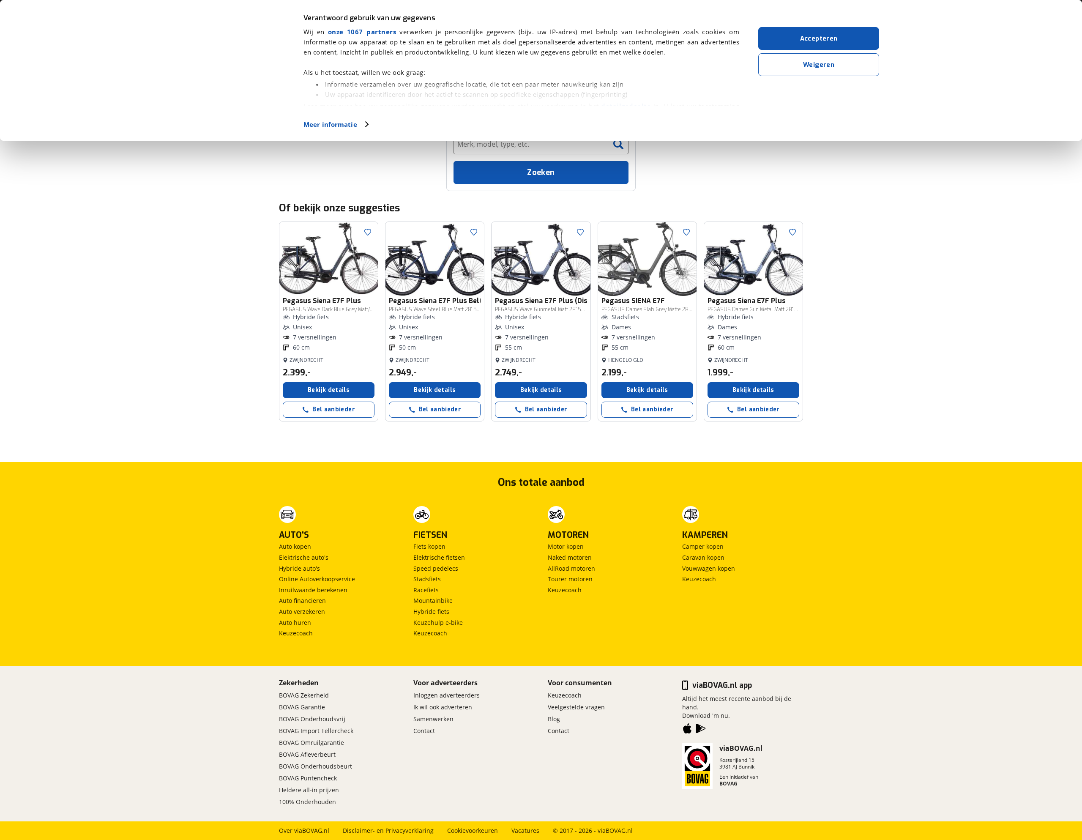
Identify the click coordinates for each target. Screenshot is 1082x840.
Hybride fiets (431, 611)
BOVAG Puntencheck (308, 778)
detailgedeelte (626, 106)
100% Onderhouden (307, 802)
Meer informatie (330, 124)
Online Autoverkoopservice (317, 579)
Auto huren (295, 622)
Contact (424, 731)
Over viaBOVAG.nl (304, 830)
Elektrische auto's (303, 557)
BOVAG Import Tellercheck (316, 731)
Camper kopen (703, 546)
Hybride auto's (299, 568)
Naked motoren (570, 557)
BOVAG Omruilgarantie (311, 743)
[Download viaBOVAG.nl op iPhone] (687, 730)
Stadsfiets (427, 579)
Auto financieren (302, 600)
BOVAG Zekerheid (304, 695)
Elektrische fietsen (439, 557)
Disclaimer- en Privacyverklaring (388, 830)
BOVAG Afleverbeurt (307, 754)
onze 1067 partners (362, 31)
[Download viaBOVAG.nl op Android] (701, 730)
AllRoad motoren (571, 568)
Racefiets (426, 590)
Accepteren (819, 38)
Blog (554, 719)
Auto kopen (295, 546)
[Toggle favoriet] (368, 232)
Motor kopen (566, 546)
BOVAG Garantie (302, 707)
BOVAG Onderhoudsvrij (312, 719)
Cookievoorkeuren (472, 830)
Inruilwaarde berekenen (313, 590)
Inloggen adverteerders (446, 695)
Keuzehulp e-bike (438, 622)
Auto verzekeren (302, 611)
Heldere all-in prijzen (309, 790)
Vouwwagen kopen (708, 568)
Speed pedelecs (435, 568)
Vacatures (525, 830)
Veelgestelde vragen (576, 707)
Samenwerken (433, 719)
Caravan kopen (703, 557)
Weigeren (818, 64)
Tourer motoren (570, 579)
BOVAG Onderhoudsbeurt (315, 766)
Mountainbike (433, 600)
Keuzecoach (296, 633)
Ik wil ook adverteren (442, 707)
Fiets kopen (429, 546)
